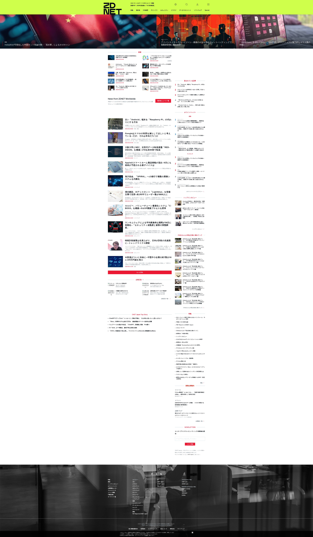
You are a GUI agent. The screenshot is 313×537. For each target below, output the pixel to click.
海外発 (138, 10)
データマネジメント (185, 10)
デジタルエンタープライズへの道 (185, 348)
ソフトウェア (198, 10)
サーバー (136, 158)
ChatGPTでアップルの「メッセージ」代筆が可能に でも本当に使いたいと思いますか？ (135, 318)
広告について (163, 528)
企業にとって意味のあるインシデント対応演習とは (190, 371)
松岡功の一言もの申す (182, 342)
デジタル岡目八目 (181, 361)
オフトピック (137, 172)
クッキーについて (152, 528)
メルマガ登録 (190, 444)
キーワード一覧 (112, 496)
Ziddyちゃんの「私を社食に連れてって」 (187, 330)
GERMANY (184, 493)
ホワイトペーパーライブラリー (194, 191)
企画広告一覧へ (165, 298)
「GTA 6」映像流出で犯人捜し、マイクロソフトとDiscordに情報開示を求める (132, 331)
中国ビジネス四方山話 (182, 322)
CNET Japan (190, 454)
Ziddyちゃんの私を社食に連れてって (192, 307)
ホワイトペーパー (112, 486)
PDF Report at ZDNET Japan (184, 324)
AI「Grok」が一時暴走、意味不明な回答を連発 (123, 327)
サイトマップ (181, 528)
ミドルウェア (136, 499)
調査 (135, 266)
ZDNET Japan (160, 484)
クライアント (136, 486)
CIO (133, 481)
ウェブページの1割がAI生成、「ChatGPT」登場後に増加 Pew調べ (129, 324)
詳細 (146, 535)
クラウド (173, 10)
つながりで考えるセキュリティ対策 (185, 351)
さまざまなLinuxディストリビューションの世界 (189, 339)
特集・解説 (136, 128)
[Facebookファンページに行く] (152, 474)
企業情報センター (112, 488)
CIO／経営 (136, 142)
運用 (134, 501)
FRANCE (184, 491)
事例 (109, 481)
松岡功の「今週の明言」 (182, 333)
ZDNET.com (185, 484)
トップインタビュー (197, 229)
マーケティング (137, 503)
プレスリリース (112, 490)
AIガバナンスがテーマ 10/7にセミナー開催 (142, 3)
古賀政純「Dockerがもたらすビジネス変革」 (188, 345)
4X (158, 479)
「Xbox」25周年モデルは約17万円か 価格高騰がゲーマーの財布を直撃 (130, 321)
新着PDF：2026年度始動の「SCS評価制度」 (143, 5)
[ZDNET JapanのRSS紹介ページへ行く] (161, 474)
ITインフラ (154, 10)
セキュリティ (164, 10)
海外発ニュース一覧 (163, 101)
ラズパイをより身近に (182, 374)
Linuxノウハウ (180, 327)
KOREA (183, 495)
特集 (132, 10)
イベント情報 (111, 492)
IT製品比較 (110, 494)
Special (207, 10)
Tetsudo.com (160, 486)
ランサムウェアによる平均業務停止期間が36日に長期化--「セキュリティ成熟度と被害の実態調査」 (148, 225)
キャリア (135, 507)
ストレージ (135, 494)
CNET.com (184, 481)
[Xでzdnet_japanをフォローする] (156, 474)
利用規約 (143, 528)
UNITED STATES (186, 489)
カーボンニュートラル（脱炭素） (185, 358)
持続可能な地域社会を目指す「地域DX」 (187, 364)
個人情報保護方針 (133, 528)
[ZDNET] (116, 7)
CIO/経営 (145, 10)
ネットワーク (136, 496)
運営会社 (172, 528)
